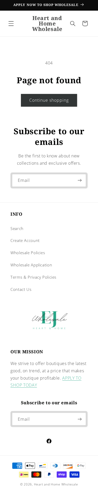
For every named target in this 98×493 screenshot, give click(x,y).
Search (17, 228)
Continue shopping (49, 100)
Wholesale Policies (27, 252)
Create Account (25, 240)
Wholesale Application (31, 264)
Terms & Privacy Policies (33, 277)
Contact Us (20, 289)
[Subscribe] (80, 180)
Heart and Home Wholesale (56, 484)
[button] (11, 23)
